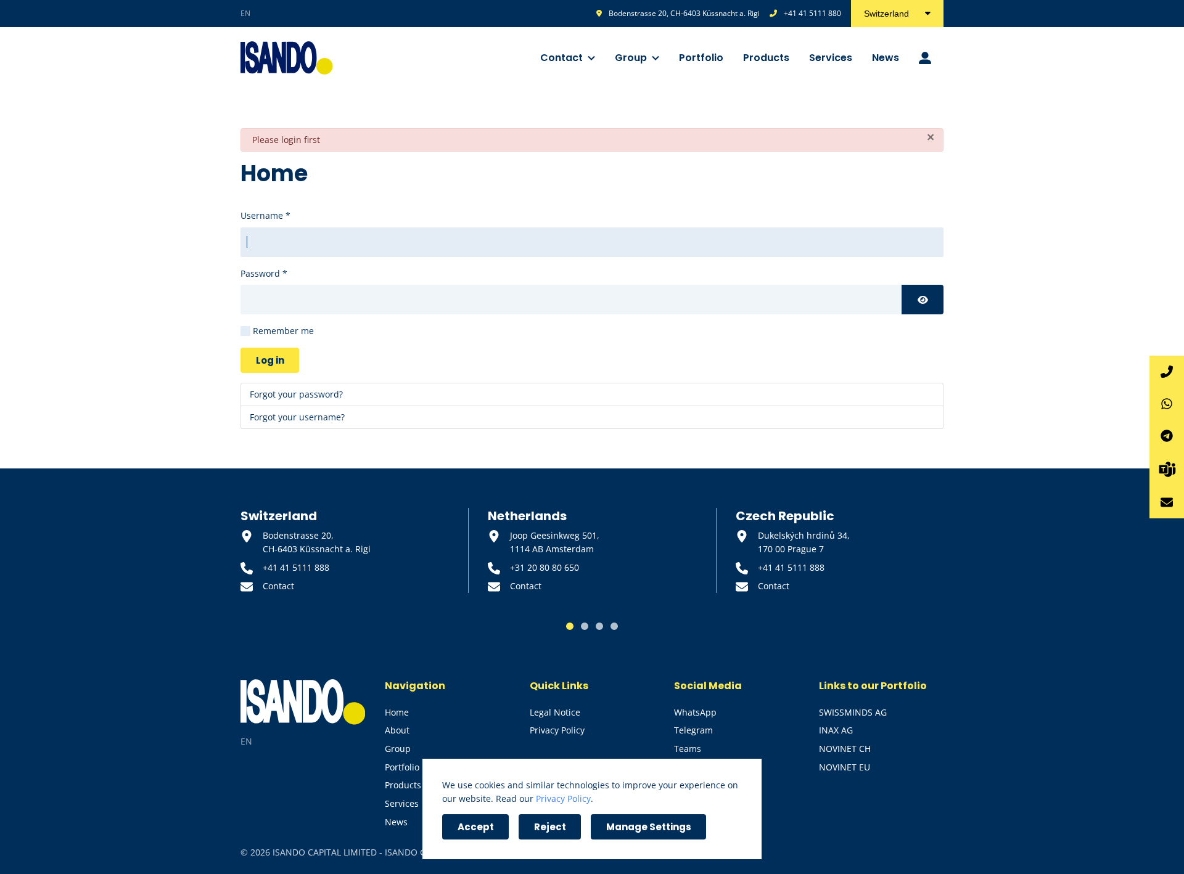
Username (265, 215)
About (397, 730)
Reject (550, 826)
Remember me (283, 331)
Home (397, 712)
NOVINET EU (844, 767)
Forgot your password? (296, 394)
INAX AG (836, 730)
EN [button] (245, 13)
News (885, 58)
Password (263, 273)
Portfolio (701, 58)
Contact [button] (561, 58)
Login (926, 58)
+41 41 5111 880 (812, 13)
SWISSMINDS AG (853, 712)
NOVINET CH (845, 748)
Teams (687, 748)
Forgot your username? (297, 417)
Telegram (693, 730)
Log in (270, 360)
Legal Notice (555, 712)
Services (830, 58)
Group (398, 748)
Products (766, 58)
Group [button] (631, 58)
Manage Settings (648, 826)
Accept (476, 826)
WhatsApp (695, 712)
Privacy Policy (557, 730)
